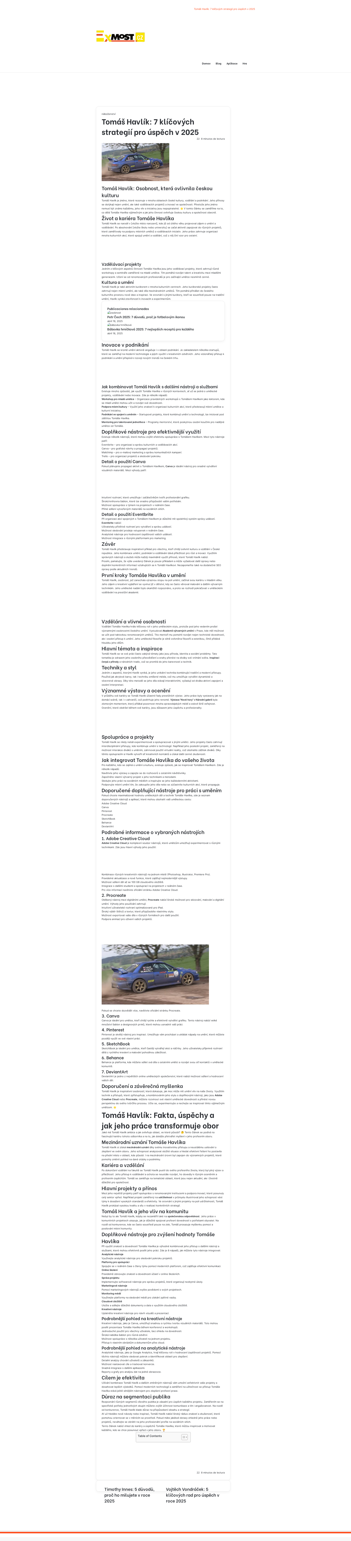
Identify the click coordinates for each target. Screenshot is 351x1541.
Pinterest (107, 811)
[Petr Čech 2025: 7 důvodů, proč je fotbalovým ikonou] (114, 312)
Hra (245, 63)
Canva (105, 448)
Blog (218, 63)
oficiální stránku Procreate (165, 1010)
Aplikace (232, 63)
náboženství (109, 113)
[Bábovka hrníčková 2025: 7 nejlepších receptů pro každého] (119, 324)
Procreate (107, 814)
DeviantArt (108, 826)
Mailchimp (107, 452)
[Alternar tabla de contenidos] (183, 1437)
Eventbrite (108, 444)
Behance (107, 822)
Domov (206, 63)
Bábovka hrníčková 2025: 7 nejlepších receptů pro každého (150, 329)
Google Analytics (142, 1352)
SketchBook (108, 818)
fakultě (135, 1170)
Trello (105, 456)
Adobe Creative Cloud (114, 803)
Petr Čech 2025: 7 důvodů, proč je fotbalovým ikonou (146, 317)
